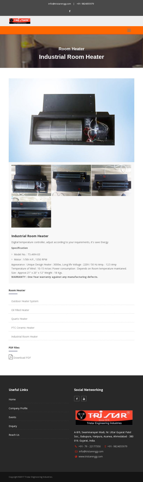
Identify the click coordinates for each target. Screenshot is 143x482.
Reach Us (14, 434)
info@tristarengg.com (59, 3)
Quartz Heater (19, 318)
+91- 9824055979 (85, 3)
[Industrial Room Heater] (30, 165)
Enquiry (13, 426)
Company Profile (18, 408)
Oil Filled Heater (20, 310)
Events (12, 417)
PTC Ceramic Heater (22, 327)
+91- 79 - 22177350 (89, 446)
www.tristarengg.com (91, 456)
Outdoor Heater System (24, 301)
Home (12, 399)
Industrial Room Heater (24, 336)
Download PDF (22, 357)
